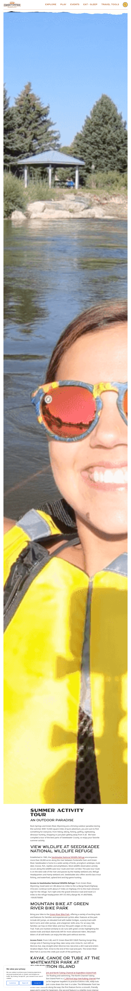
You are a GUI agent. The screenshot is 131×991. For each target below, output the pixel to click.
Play (63, 4)
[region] (25, 976)
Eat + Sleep (90, 4)
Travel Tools (110, 4)
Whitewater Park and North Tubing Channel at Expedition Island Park (65, 972)
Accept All (37, 983)
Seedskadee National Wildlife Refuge (68, 857)
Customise (12, 983)
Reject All (25, 983)
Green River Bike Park (59, 914)
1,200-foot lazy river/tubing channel (80, 978)
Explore (50, 4)
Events (74, 4)
